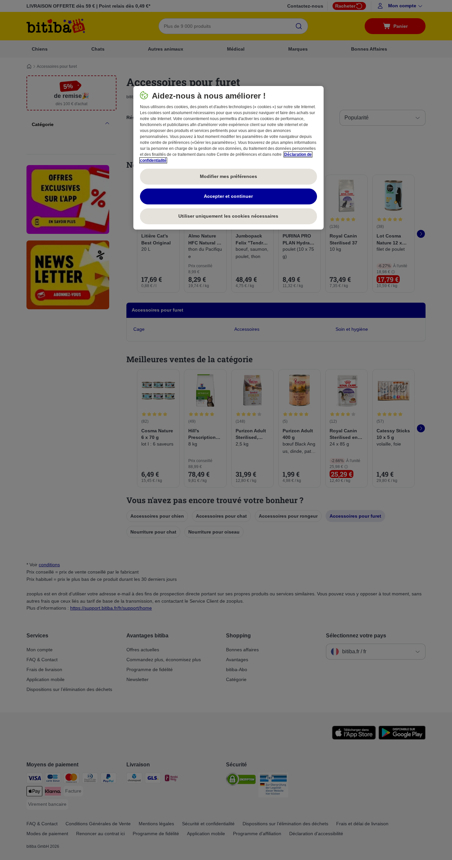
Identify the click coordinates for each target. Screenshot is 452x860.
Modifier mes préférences (228, 176)
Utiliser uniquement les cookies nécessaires (228, 216)
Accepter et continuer (228, 196)
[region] (228, 158)
